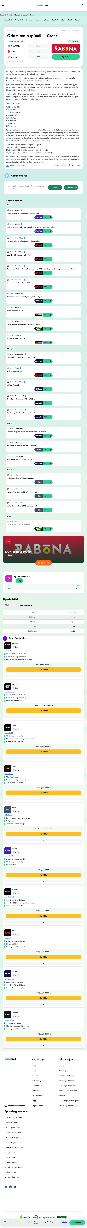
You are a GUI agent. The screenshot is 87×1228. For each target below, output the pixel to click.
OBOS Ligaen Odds (12, 1127)
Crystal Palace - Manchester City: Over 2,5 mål (23, 324)
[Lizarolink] (8, 768)
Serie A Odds (10, 1157)
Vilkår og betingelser (67, 1085)
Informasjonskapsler (66, 1080)
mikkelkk (17, 210)
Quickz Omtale (9, 979)
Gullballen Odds (11, 1172)
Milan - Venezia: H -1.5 (15, 310)
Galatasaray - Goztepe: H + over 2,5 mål (21, 413)
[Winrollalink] (8, 891)
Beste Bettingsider (38, 1080)
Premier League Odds (13, 1132)
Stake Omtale (8, 815)
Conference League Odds (14, 1147)
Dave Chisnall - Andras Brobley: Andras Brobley (23, 213)
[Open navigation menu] (3, 5)
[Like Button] (62, 165)
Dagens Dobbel (38, 1105)
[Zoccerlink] (8, 727)
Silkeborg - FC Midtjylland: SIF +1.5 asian (21, 445)
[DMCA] (25, 1217)
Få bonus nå (43, 562)
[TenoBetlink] (8, 1014)
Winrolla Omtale (9, 897)
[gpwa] (62, 1217)
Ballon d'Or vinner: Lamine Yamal (18, 525)
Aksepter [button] (77, 1222)
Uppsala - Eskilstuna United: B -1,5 (18, 255)
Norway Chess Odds (12, 1177)
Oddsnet (3, 15)
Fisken (17, 308)
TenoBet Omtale (9, 1020)
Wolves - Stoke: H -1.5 (14, 371)
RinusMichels (19, 238)
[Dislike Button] (69, 165)
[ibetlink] (8, 932)
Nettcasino (36, 1090)
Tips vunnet (75, 41)
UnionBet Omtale (10, 692)
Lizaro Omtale (9, 774)
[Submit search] (83, 5)
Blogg (34, 1100)
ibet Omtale (8, 938)
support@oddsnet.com (17, 1105)
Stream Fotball (37, 1095)
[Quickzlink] (8, 973)
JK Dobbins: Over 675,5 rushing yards (20, 478)
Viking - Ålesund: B (14, 385)
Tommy (17, 442)
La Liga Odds (10, 1152)
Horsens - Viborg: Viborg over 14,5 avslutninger (24, 241)
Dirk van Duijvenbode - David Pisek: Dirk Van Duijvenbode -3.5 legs (31, 227)
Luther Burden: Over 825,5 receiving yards (22, 506)
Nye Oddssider (37, 1085)
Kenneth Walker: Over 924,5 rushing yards (22, 492)
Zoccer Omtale (9, 733)
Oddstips (10, 15)
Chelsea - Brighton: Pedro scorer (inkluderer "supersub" (27, 431)
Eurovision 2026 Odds (13, 1117)
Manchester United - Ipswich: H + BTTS (20, 459)
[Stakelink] (8, 809)
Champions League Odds (14, 1137)
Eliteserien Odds (11, 1122)
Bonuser (35, 1075)
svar (58, 165)
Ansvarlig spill (64, 1070)
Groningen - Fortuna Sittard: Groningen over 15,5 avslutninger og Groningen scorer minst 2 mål (41, 269)
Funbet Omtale (9, 856)
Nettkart (62, 1095)
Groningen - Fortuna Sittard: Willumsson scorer (23, 283)
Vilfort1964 (18, 475)
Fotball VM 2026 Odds (14, 1167)
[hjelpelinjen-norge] (46, 1217)
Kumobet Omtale (10, 651)
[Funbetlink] (8, 850)
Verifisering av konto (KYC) (69, 1105)
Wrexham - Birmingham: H (16, 338)
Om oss (62, 1065)
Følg (19, 580)
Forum (34, 1070)
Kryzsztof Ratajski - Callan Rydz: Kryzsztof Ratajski (24, 297)
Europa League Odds (13, 1142)
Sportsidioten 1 (15, 41)
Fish (16, 522)
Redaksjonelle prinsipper (68, 1090)
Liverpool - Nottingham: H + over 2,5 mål (21, 357)
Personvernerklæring (66, 1075)
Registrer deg (72, 187)
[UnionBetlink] (8, 686)
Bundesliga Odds (11, 1162)
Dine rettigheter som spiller (69, 1100)
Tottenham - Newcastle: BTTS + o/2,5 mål (21, 399)
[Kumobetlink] (8, 645)
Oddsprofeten (19, 429)
